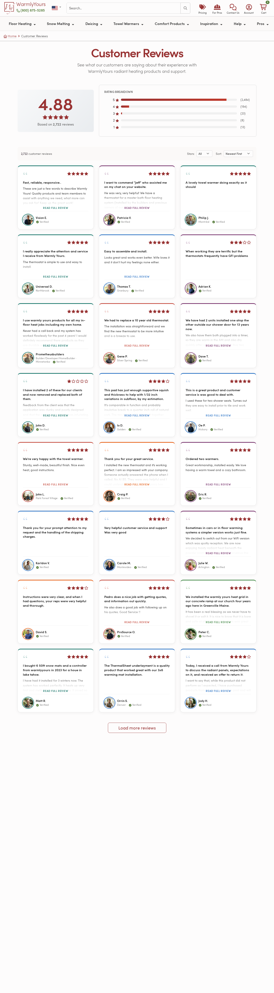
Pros (261, 23)
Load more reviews (137, 728)
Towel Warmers (126, 23)
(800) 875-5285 (33, 10)
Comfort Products (170, 23)
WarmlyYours (31, 4)
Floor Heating (20, 23)
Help (238, 23)
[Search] (185, 8)
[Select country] (57, 8)
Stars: (191, 154)
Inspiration (209, 23)
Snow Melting (59, 23)
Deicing (92, 23)
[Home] (9, 8)
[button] (233, 8)
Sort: (219, 154)
